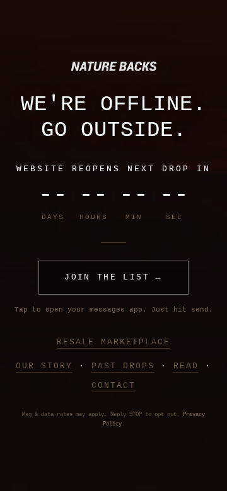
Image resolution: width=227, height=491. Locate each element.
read (186, 366)
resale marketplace (113, 342)
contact (113, 385)
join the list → (113, 277)
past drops (122, 366)
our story (44, 366)
